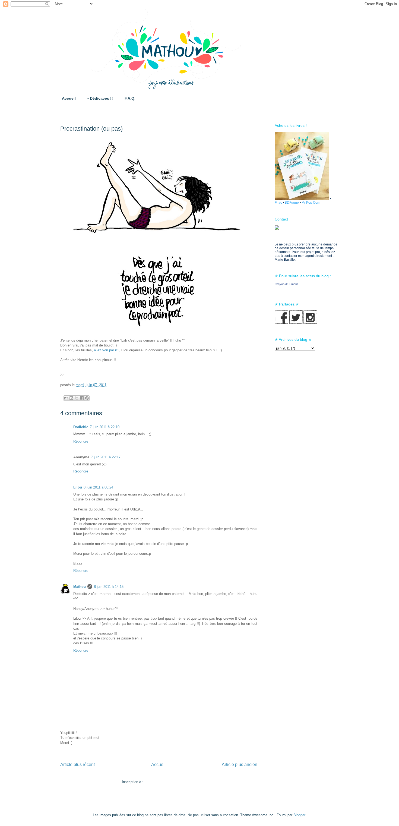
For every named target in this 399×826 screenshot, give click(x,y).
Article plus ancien (239, 764)
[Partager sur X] (76, 398)
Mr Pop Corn (311, 202)
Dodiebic (80, 427)
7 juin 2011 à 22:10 (104, 427)
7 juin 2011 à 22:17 (106, 457)
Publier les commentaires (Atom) (170, 782)
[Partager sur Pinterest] (87, 398)
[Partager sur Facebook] (81, 398)
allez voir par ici (106, 350)
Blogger (299, 815)
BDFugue (292, 202)
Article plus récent (77, 764)
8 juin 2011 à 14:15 (108, 587)
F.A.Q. (130, 98)
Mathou (79, 587)
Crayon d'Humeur (286, 284)
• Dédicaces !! (100, 98)
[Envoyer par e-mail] (66, 398)
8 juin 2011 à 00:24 (98, 487)
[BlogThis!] (71, 398)
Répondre (80, 441)
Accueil (69, 98)
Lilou (77, 487)
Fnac (278, 202)
